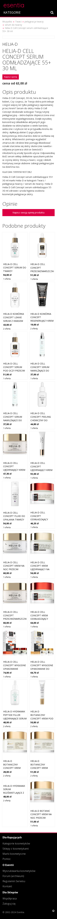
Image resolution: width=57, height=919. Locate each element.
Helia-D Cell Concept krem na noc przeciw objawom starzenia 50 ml (13, 569)
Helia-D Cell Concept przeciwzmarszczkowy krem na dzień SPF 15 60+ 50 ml (17, 618)
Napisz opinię (10, 76)
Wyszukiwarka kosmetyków (19, 871)
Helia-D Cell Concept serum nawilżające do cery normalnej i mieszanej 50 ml (40, 370)
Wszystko (7, 21)
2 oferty (6, 328)
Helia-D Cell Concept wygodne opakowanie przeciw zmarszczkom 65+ (14, 668)
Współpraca (10, 898)
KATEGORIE (12, 12)
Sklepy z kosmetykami (16, 848)
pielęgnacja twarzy (34, 21)
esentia (13, 4)
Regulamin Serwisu (14, 881)
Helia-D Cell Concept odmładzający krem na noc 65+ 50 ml (42, 519)
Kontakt (7, 886)
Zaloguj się (9, 903)
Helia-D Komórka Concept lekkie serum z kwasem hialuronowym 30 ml (14, 320)
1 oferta (7, 278)
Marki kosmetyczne (14, 854)
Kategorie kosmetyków (16, 843)
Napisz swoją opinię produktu (28, 212)
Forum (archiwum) (13, 876)
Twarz (18, 21)
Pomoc (7, 859)
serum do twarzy (13, 24)
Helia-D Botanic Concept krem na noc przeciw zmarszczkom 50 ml (41, 817)
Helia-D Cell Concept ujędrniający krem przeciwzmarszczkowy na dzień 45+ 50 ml (17, 469)
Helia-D (10, 44)
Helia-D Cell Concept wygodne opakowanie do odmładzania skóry (41, 668)
